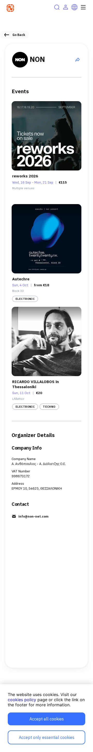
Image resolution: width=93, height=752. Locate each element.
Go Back (18, 35)
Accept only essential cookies (46, 737)
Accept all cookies (46, 718)
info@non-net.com (33, 516)
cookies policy (22, 699)
